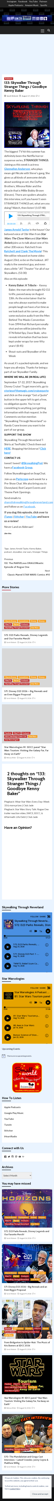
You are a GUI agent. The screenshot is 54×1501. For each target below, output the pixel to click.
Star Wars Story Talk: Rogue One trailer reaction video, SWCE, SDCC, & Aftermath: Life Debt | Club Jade (26, 813)
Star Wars (35, 628)
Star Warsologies (12, 740)
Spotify (43, 5)
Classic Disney (10, 621)
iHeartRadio (10, 1136)
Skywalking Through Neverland (17, 628)
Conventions (23, 621)
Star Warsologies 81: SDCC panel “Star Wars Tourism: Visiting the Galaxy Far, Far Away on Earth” (26, 750)
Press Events (10, 1332)
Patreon (43, 1)
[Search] (49, 30)
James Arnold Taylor (16, 229)
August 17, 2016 (28, 96)
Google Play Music (14, 1113)
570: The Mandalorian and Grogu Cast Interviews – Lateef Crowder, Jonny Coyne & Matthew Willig (26, 1459)
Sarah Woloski (12, 96)
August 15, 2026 (25, 1349)
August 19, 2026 (25, 698)
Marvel (16, 624)
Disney (33, 621)
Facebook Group (22, 467)
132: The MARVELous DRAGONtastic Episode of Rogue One (24, 563)
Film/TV (8, 624)
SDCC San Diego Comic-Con (15, 736)
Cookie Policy (14, 1489)
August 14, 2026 (25, 758)
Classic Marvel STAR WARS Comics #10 (28, 572)
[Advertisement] (27, 53)
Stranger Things (40, 552)
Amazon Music (32, 5)
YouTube (33, 1)
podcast (8, 552)
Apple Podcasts (15, 5)
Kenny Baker (35, 548)
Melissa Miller (11, 758)
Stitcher (19, 516)
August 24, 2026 (25, 642)
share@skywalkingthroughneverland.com (28, 502)
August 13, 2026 (25, 1467)
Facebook (22, 1)
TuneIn (8, 1124)
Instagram (11, 1)
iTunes (8, 516)
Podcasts (8, 79)
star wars (27, 552)
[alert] (27, 1056)
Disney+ (42, 621)
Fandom (8, 733)
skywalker (17, 552)
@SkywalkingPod (32, 463)
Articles (8, 1328)
